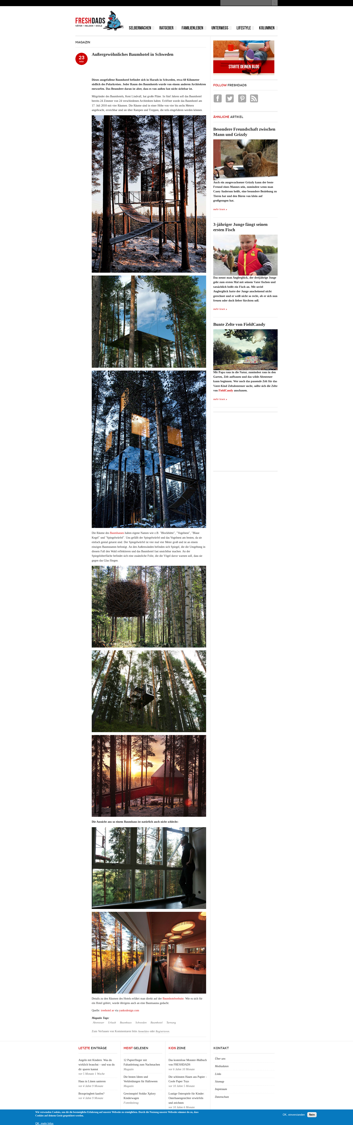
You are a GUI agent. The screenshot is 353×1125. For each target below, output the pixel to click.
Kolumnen (267, 28)
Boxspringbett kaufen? (91, 1093)
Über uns (220, 1058)
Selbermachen (140, 28)
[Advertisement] (230, 16)
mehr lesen (219, 209)
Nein (312, 1114)
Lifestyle (244, 28)
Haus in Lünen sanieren (92, 1081)
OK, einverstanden (294, 1114)
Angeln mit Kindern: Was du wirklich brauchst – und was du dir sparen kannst (96, 1065)
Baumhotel (157, 1022)
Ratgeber (166, 28)
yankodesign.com (129, 1010)
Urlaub (112, 1022)
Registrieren (162, 1031)
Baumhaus (126, 1022)
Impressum (221, 1089)
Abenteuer (98, 1022)
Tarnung (171, 1022)
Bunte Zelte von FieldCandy (239, 324)
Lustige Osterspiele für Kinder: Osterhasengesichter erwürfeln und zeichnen (186, 1098)
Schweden (141, 1022)
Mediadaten (222, 1066)
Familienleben (192, 28)
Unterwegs (219, 28)
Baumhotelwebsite (173, 998)
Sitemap (219, 1081)
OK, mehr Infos (44, 1123)
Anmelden (143, 1031)
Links (218, 1074)
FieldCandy (226, 390)
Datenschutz (222, 1096)
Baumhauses (117, 532)
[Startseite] (99, 20)
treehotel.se (107, 1010)
